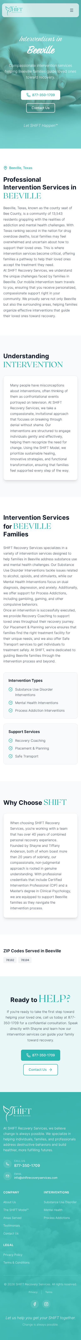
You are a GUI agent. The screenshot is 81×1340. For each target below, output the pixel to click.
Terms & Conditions (16, 1262)
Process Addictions (57, 1217)
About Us (9, 1202)
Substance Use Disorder (60, 1202)
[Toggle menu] (71, 10)
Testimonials (11, 1225)
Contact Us (10, 1233)
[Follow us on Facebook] (35, 1304)
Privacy (33, 1292)
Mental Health (53, 1210)
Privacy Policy (12, 1254)
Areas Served (12, 1217)
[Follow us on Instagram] (46, 1304)
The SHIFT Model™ (15, 1210)
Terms (48, 1292)
